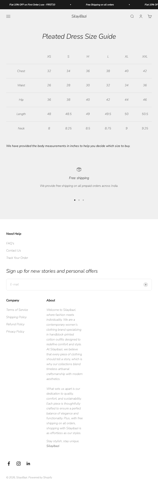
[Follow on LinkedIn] (28, 463)
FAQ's (10, 243)
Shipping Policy (16, 317)
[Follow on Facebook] (8, 463)
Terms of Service (17, 310)
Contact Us (13, 250)
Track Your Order (17, 258)
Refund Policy (15, 324)
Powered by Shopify (40, 477)
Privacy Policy (15, 331)
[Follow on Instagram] (18, 463)
